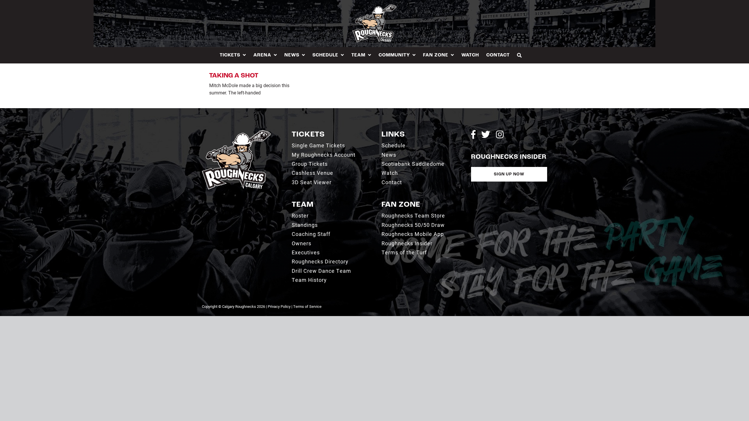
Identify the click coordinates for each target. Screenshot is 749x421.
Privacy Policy (279, 306)
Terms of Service (307, 306)
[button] (519, 55)
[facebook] (473, 134)
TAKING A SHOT (233, 76)
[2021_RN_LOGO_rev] (236, 132)
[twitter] (485, 134)
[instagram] (500, 134)
